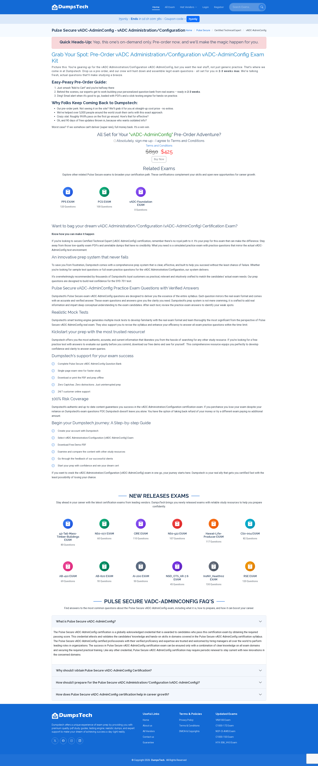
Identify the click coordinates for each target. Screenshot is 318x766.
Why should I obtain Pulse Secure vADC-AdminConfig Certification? (104, 670)
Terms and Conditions (159, 145)
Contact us (148, 737)
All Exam (170, 7)
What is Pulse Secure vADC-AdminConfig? (86, 621)
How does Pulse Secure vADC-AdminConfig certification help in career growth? (112, 694)
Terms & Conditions (189, 725)
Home (155, 7)
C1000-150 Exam (225, 737)
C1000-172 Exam (225, 725)
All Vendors (149, 731)
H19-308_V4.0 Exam (226, 742)
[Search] (262, 7)
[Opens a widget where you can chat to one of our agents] (295, 747)
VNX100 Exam (223, 720)
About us (147, 725)
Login (205, 7)
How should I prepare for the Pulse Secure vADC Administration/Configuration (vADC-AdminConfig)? (128, 682)
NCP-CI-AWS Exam (225, 731)
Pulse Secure (203, 30)
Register (219, 7)
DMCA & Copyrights (189, 731)
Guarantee (148, 742)
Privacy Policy (186, 720)
